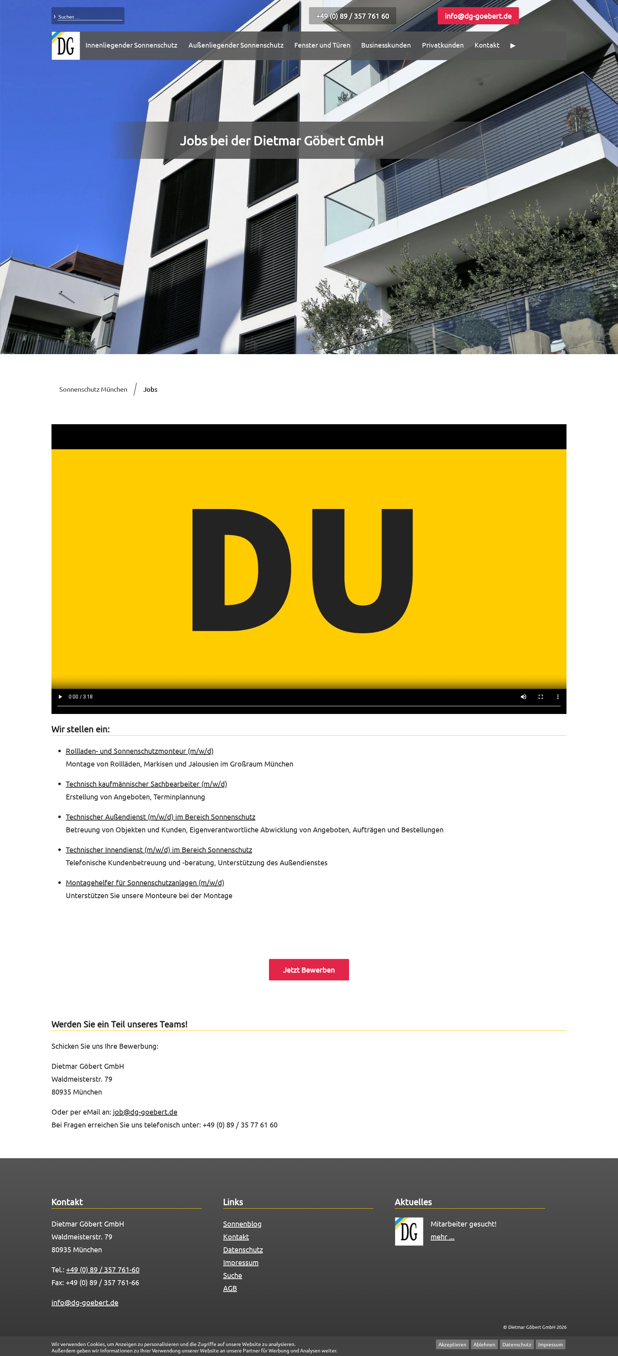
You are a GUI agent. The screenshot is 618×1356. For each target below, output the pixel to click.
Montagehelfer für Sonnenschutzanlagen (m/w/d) (145, 882)
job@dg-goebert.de (145, 1111)
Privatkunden (443, 44)
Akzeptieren (452, 1344)
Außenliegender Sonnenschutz (236, 44)
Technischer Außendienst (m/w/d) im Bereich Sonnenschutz (160, 816)
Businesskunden (386, 44)
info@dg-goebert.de (478, 15)
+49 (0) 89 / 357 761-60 (102, 1269)
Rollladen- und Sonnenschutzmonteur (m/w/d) (140, 750)
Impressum (550, 1344)
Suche (232, 1275)
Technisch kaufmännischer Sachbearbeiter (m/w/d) (146, 783)
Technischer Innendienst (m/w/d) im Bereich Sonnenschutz (159, 849)
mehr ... (443, 1236)
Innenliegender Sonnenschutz (131, 44)
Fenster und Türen (322, 44)
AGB (230, 1287)
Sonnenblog (242, 1223)
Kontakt (487, 44)
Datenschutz (516, 1344)
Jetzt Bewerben (309, 969)
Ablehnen (484, 1344)
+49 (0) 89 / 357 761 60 (352, 15)
